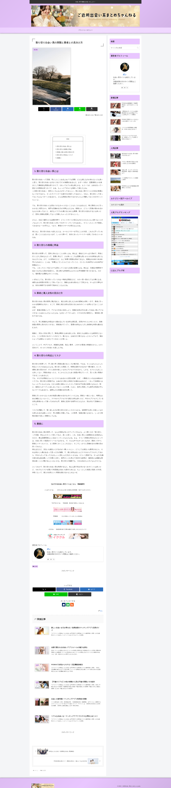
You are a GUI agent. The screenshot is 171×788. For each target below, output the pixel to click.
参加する (136, 258)
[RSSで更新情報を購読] (54, 559)
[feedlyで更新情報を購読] (51, 559)
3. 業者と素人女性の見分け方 (65, 152)
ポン (48, 549)
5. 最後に (58, 158)
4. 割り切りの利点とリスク (64, 155)
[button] (92, 109)
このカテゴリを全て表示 (124, 256)
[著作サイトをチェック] (48, 559)
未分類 (35, 566)
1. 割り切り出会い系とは (63, 146)
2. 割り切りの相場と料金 (63, 149)
